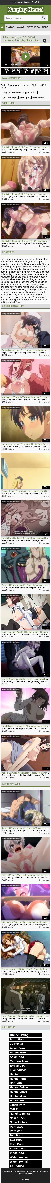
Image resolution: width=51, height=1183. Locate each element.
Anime (20, 2)
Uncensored (38, 97)
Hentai (13, 2)
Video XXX (17, 1152)
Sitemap (25, 1180)
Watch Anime (19, 1157)
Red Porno (17, 1135)
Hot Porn (16, 1083)
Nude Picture (18, 1122)
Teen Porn (17, 1144)
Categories (33, 27)
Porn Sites (17, 1039)
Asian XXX (17, 1056)
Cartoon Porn (19, 1061)
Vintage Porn (18, 1148)
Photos (10, 27)
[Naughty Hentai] (25, 13)
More (45, 27)
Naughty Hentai (20, 1113)
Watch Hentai (19, 1161)
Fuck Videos (18, 1069)
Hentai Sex (17, 1100)
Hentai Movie (18, 1096)
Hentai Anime (19, 1087)
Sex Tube (16, 1139)
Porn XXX (36, 2)
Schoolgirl (24, 97)
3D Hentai (16, 1043)
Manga (20, 27)
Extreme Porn (19, 1065)
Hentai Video (18, 1091)
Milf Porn (16, 1109)
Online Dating (19, 1035)
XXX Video (17, 1166)
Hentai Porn (18, 1078)
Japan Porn (17, 1104)
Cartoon (27, 2)
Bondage (12, 97)
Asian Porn (17, 1048)
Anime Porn (18, 1052)
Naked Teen (18, 1118)
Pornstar (16, 1131)
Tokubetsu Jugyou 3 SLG (24, 93)
